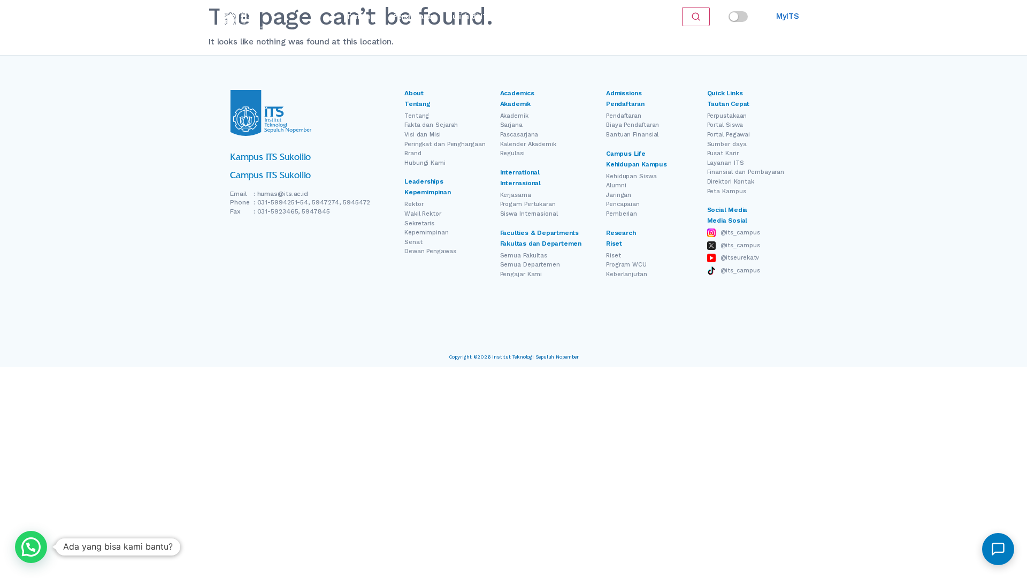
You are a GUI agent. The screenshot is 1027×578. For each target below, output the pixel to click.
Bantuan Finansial (632, 134)
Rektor (413, 204)
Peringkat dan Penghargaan (445, 144)
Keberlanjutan (626, 274)
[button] (31, 547)
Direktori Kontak (730, 181)
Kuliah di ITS (470, 16)
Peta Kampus (726, 191)
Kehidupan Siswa (631, 176)
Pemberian (621, 213)
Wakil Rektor (422, 213)
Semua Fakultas (524, 255)
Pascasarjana (519, 134)
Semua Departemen (530, 264)
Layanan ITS (725, 162)
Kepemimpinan (426, 232)
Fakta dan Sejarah (431, 124)
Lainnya (588, 16)
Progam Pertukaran (528, 204)
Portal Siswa (725, 124)
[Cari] (696, 16)
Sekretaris (419, 223)
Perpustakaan (727, 115)
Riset (519, 16)
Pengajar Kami (521, 274)
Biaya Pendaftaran (632, 124)
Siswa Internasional (529, 213)
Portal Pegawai (728, 134)
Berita (551, 16)
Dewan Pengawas (430, 251)
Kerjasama (515, 195)
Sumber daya (727, 144)
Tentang (360, 16)
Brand (412, 153)
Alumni (616, 185)
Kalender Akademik (528, 144)
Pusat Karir (723, 153)
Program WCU (626, 264)
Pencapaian (623, 204)
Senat (413, 242)
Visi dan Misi (422, 134)
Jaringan (618, 195)
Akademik (514, 115)
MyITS (787, 16)
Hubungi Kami (425, 162)
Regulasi (512, 153)
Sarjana (511, 124)
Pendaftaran (414, 16)
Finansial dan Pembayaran (746, 172)
